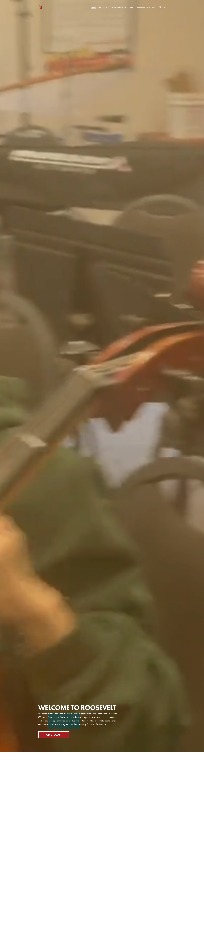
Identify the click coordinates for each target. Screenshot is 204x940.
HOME (93, 7)
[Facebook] (165, 7)
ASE (126, 7)
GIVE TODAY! (53, 734)
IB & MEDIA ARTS (117, 7)
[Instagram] (160, 7)
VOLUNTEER (140, 7)
